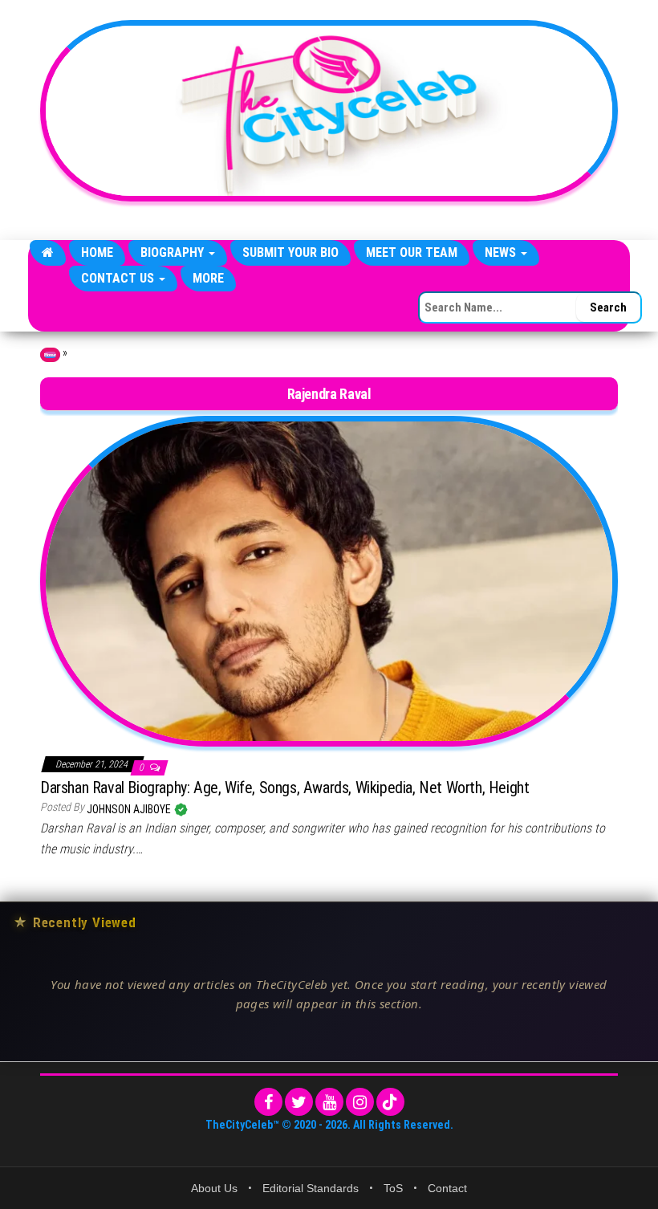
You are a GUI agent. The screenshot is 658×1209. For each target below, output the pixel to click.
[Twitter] (299, 1102)
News (502, 252)
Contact (447, 1188)
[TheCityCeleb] (48, 253)
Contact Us (119, 278)
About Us (214, 1188)
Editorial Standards (310, 1188)
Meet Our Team (411, 252)
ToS (393, 1188)
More (208, 278)
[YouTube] (329, 1102)
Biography (173, 252)
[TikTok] (390, 1102)
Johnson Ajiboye (130, 809)
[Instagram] (360, 1102)
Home (97, 252)
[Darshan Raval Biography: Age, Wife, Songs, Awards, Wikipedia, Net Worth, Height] (329, 580)
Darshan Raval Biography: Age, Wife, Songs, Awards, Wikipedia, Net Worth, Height (284, 787)
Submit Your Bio (290, 252)
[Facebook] (268, 1102)
